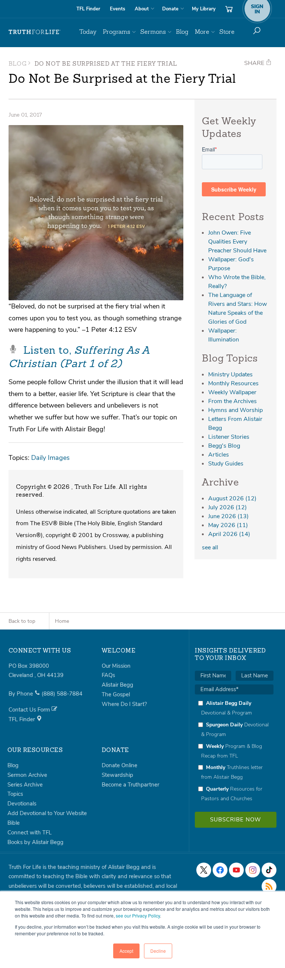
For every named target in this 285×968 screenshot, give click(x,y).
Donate (170, 9)
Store (227, 32)
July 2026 (227, 507)
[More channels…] (269, 886)
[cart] (229, 9)
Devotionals (21, 803)
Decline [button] (158, 951)
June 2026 (228, 516)
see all (210, 547)
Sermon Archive (27, 775)
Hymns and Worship (235, 410)
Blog (182, 32)
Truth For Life (34, 32)
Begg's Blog (224, 446)
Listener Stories (228, 437)
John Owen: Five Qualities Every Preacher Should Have (237, 242)
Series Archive (25, 784)
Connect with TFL (29, 832)
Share (255, 63)
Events (117, 9)
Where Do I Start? (124, 704)
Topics (15, 794)
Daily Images (50, 457)
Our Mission (116, 666)
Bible (13, 823)
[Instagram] (252, 870)
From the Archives (232, 401)
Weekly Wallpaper (232, 392)
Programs (116, 32)
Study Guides (225, 464)
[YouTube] (236, 870)
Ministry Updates (230, 374)
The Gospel (116, 694)
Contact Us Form (30, 709)
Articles (218, 455)
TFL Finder (88, 9)
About (142, 9)
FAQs (108, 675)
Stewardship (117, 775)
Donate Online (119, 765)
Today (87, 32)
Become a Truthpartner (130, 784)
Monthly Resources (233, 383)
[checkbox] (234, 750)
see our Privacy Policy (138, 915)
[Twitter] (203, 870)
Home (62, 621)
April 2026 (229, 534)
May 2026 (228, 525)
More (202, 32)
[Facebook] (220, 870)
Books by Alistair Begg (35, 842)
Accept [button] (126, 951)
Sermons (153, 32)
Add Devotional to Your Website (47, 813)
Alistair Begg (117, 685)
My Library (204, 9)
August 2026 (232, 498)
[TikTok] (269, 870)
